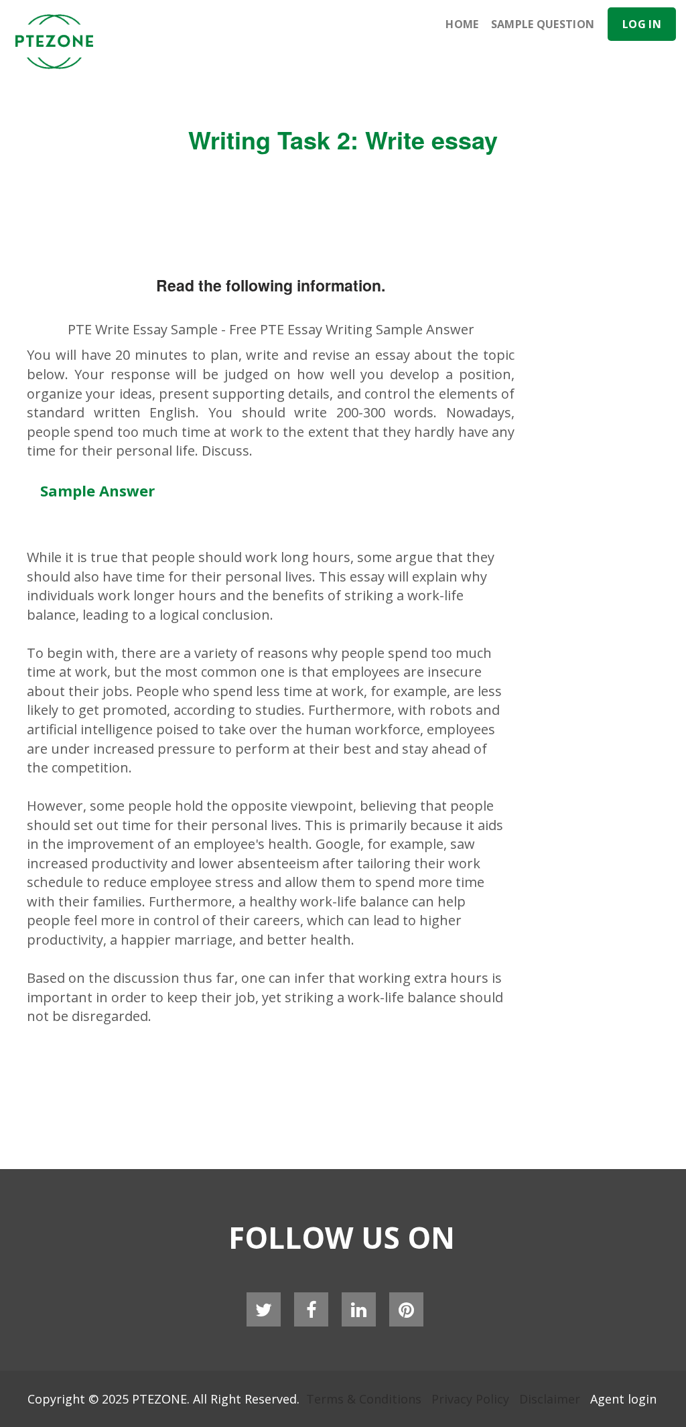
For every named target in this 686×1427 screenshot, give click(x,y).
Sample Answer (97, 490)
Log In (641, 24)
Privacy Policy (470, 1399)
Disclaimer (549, 1399)
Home (461, 24)
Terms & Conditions (363, 1399)
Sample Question (543, 24)
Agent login (623, 1399)
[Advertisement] (411, 80)
